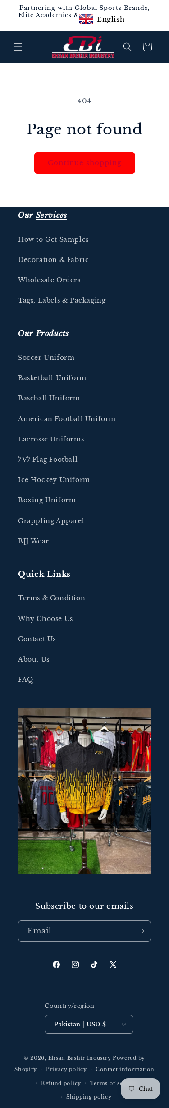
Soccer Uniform (46, 358)
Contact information (125, 1069)
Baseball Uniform (49, 398)
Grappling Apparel (51, 521)
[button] (18, 47)
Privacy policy (66, 1069)
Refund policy (61, 1083)
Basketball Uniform (52, 378)
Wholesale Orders (49, 280)
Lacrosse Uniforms (51, 439)
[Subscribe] (141, 931)
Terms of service (113, 1083)
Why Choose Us (45, 619)
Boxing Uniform (47, 500)
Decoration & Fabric (53, 260)
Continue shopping (85, 162)
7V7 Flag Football (48, 459)
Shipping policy (89, 1097)
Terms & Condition (51, 598)
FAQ (25, 680)
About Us (34, 659)
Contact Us (37, 639)
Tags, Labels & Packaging (61, 300)
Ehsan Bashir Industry (79, 1058)
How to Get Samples (53, 239)
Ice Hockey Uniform (54, 480)
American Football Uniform (67, 419)
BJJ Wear (33, 541)
